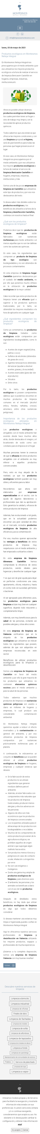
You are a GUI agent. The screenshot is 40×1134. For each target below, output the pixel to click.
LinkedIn (22, 34)
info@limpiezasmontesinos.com (22, 38)
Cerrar (25, 1130)
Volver (7, 965)
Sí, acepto (16, 1130)
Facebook (17, 34)
